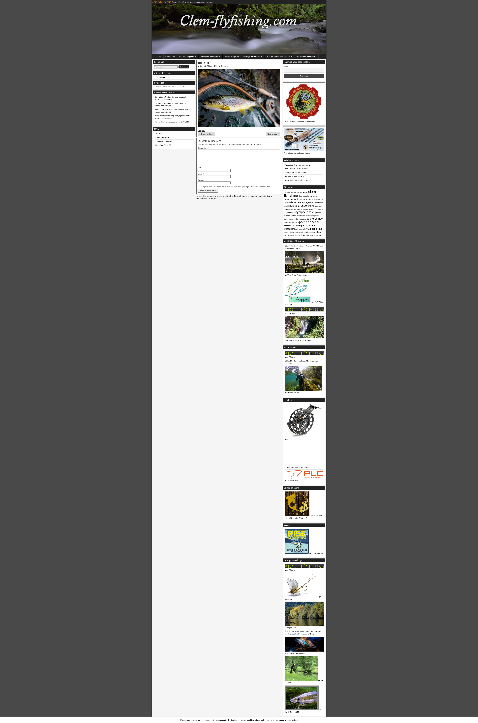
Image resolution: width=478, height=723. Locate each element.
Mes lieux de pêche (186, 56)
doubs (316, 199)
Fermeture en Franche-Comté (295, 173)
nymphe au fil (289, 212)
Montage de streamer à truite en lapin (298, 165)
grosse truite (306, 205)
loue (320, 206)
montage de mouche (301, 209)
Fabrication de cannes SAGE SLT (177, 122)
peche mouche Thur (302, 229)
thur (303, 235)
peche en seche (309, 222)
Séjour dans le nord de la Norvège (297, 180)
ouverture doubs (302, 216)
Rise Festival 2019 (316, 553)
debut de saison (298, 199)
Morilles (311, 209)
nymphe (320, 209)
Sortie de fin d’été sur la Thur (295, 176)
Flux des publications (162, 138)
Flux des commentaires (163, 141)
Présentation (170, 56)
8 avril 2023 (213, 66)
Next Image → (273, 134)
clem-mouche (304, 196)
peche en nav (314, 218)
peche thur (316, 228)
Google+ (201, 131)
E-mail (201, 174)
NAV (315, 209)
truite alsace (309, 235)
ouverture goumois (313, 215)
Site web (201, 180)
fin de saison (314, 202)
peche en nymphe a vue (291, 222)
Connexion (158, 134)
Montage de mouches (251, 56)
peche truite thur (289, 232)
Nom (200, 168)
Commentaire (203, 148)
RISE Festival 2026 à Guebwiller (296, 169)
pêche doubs (289, 235)
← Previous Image (206, 134)
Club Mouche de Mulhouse (306, 56)
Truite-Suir (204, 63)
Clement (203, 66)
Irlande (316, 206)
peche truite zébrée (302, 232)
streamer (297, 235)
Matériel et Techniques (209, 56)
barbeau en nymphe (290, 192)
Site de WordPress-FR (163, 145)
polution (318, 232)
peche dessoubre (300, 219)
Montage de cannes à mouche (278, 56)
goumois (293, 205)
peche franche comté (292, 226)
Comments (224, 66)
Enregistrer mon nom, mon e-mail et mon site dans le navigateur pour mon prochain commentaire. (236, 187)
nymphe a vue (304, 212)
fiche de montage (300, 202)
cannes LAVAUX (302, 192)
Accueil (158, 56)
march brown (288, 209)
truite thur (317, 235)
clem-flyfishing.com (161, 1)
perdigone (312, 232)
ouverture (292, 216)
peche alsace (288, 219)
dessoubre (309, 199)
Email (286, 66)
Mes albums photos (232, 56)
